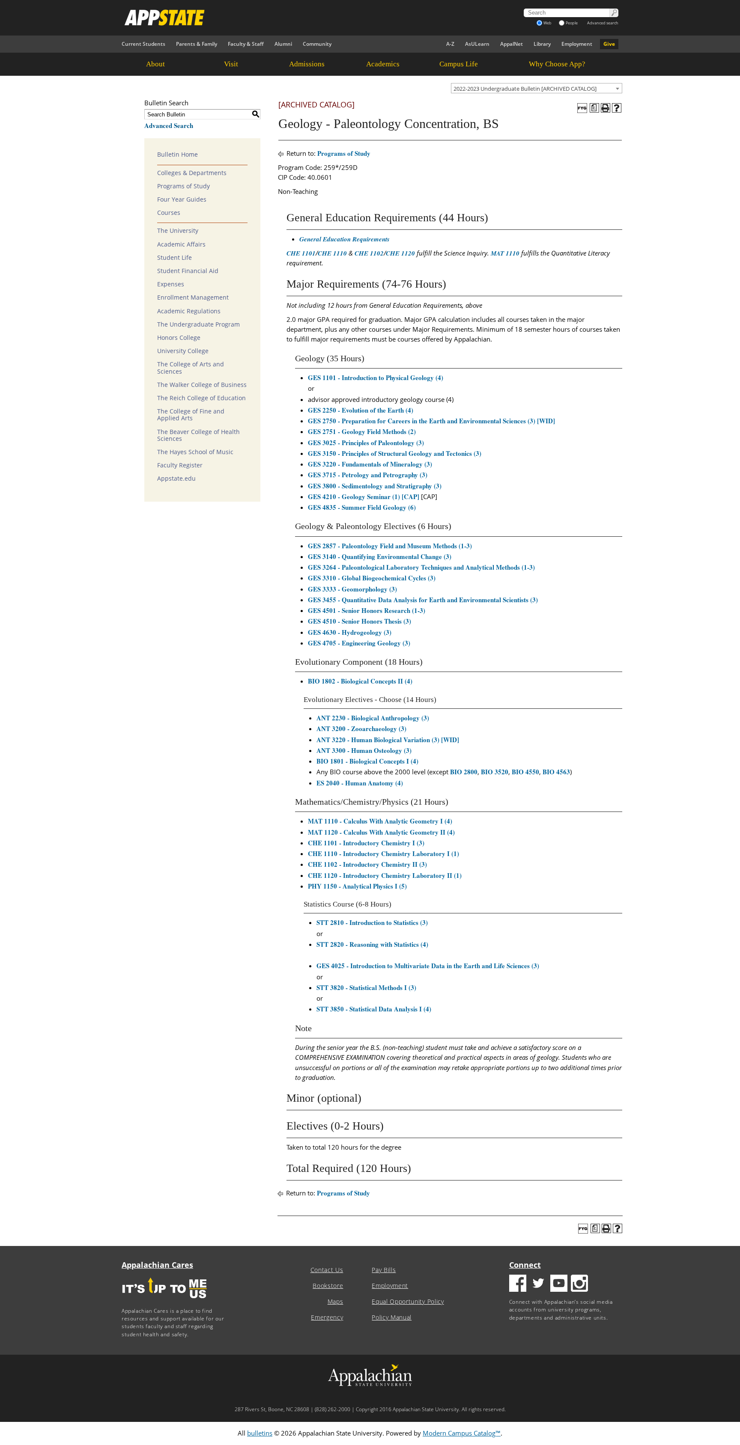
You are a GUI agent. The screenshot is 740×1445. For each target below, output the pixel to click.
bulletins (259, 1433)
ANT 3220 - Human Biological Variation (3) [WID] (387, 739)
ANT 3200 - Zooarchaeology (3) (361, 728)
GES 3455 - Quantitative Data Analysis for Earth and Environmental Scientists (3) (423, 599)
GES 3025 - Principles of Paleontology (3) (366, 442)
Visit (231, 64)
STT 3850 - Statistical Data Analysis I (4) (373, 1009)
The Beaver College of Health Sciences (198, 435)
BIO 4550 (525, 771)
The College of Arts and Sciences (190, 367)
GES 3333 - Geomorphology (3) (352, 589)
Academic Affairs (181, 244)
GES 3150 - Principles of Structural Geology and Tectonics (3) (394, 453)
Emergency (327, 1317)
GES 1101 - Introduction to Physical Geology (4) (375, 377)
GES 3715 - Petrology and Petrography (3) (367, 474)
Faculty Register (180, 465)
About (155, 64)
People (572, 23)
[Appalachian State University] (292, 17)
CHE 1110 (332, 253)
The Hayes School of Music (195, 452)
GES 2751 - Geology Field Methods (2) (362, 431)
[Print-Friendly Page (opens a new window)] (605, 108)
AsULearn (477, 44)
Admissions (307, 64)
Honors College (178, 338)
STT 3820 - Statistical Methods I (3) (366, 987)
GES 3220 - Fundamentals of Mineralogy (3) (370, 464)
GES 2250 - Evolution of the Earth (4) (360, 410)
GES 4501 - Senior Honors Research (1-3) (366, 610)
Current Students (143, 44)
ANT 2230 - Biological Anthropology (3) (372, 717)
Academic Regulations (189, 311)
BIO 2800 (463, 771)
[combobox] (536, 88)
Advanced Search (168, 125)
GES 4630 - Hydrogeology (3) (349, 632)
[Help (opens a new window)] (616, 108)
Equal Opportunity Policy (408, 1301)
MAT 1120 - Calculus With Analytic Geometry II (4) (381, 832)
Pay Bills (384, 1270)
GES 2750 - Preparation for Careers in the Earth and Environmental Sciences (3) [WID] (431, 420)
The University (177, 231)
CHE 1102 (369, 253)
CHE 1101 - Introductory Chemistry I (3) (366, 842)
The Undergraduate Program (198, 324)
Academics (383, 64)
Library (542, 44)
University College (183, 351)
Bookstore (328, 1286)
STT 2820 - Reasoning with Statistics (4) (372, 944)
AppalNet (511, 44)
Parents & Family (196, 44)
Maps (335, 1301)
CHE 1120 (400, 253)
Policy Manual (392, 1317)
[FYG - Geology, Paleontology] (582, 108)
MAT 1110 (505, 253)
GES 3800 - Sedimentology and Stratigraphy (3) (375, 486)
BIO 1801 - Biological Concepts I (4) (367, 761)
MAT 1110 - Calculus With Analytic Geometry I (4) (380, 821)
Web (547, 23)
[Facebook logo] (517, 1284)
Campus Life (458, 64)
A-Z (450, 44)
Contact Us (326, 1270)
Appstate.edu (176, 478)
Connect (525, 1265)
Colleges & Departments (192, 173)
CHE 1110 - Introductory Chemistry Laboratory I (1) (383, 853)
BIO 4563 (556, 771)
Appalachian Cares (157, 1265)
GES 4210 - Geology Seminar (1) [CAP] (363, 496)
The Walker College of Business (202, 385)
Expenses (170, 284)
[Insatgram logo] (579, 1284)
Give (609, 44)
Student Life (174, 258)
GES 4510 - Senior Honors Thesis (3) (359, 621)
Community (317, 44)
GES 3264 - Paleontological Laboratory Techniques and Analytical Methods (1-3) (421, 567)
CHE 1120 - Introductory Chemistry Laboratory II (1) (385, 875)
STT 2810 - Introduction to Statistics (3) (372, 922)
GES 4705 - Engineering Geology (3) (359, 643)
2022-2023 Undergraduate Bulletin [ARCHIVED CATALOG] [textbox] (525, 88)
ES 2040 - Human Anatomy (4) (359, 783)
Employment (576, 44)
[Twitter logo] (538, 1284)
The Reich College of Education (201, 398)
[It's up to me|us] (164, 1301)
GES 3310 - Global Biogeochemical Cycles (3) (372, 578)
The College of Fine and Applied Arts (190, 414)
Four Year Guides (181, 199)
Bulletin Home (177, 154)
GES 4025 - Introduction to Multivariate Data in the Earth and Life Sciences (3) (427, 965)
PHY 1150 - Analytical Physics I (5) (357, 886)
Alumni (283, 44)
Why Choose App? (557, 64)
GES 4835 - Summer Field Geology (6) (362, 507)
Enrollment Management (193, 297)
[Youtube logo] (558, 1284)
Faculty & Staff (246, 44)
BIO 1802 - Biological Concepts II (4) (360, 681)
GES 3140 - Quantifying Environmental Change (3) (379, 556)
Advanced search (602, 23)
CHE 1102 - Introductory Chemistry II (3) (367, 864)
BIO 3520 (494, 771)
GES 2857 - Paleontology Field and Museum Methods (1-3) (390, 545)
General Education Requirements (344, 239)
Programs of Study (183, 186)
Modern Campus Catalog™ (462, 1433)
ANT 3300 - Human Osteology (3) (364, 750)
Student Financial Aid (187, 271)
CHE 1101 (301, 253)
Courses (168, 213)
